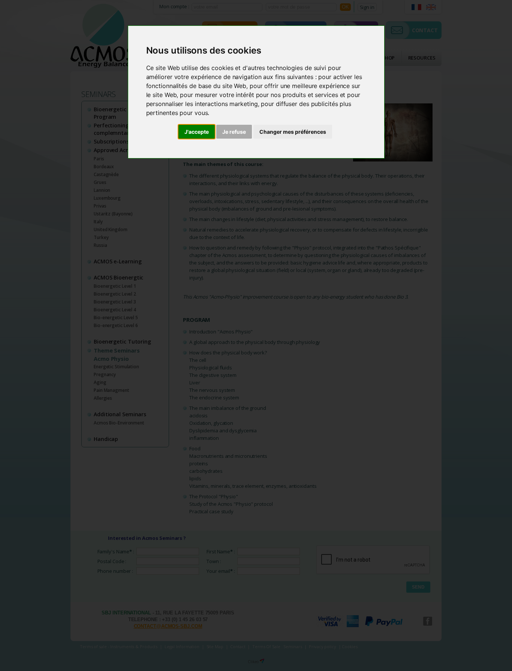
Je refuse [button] (234, 132)
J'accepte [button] (196, 132)
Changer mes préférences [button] (292, 132)
